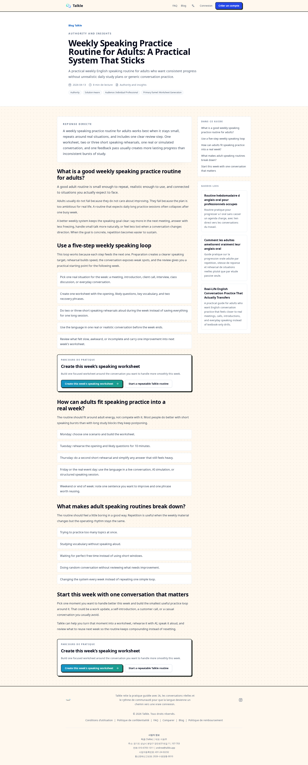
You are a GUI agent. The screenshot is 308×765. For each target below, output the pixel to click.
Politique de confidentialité (133, 720)
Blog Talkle (75, 25)
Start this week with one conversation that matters (223, 168)
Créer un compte (229, 5)
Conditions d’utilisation (99, 720)
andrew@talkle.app (165, 747)
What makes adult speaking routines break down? (223, 158)
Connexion (206, 5)
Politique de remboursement (205, 720)
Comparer (168, 720)
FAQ (175, 5)
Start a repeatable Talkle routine (148, 383)
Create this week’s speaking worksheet (89, 383)
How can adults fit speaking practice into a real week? (223, 147)
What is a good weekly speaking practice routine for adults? (220, 130)
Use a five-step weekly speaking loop (223, 138)
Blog (183, 5)
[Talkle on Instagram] (240, 700)
